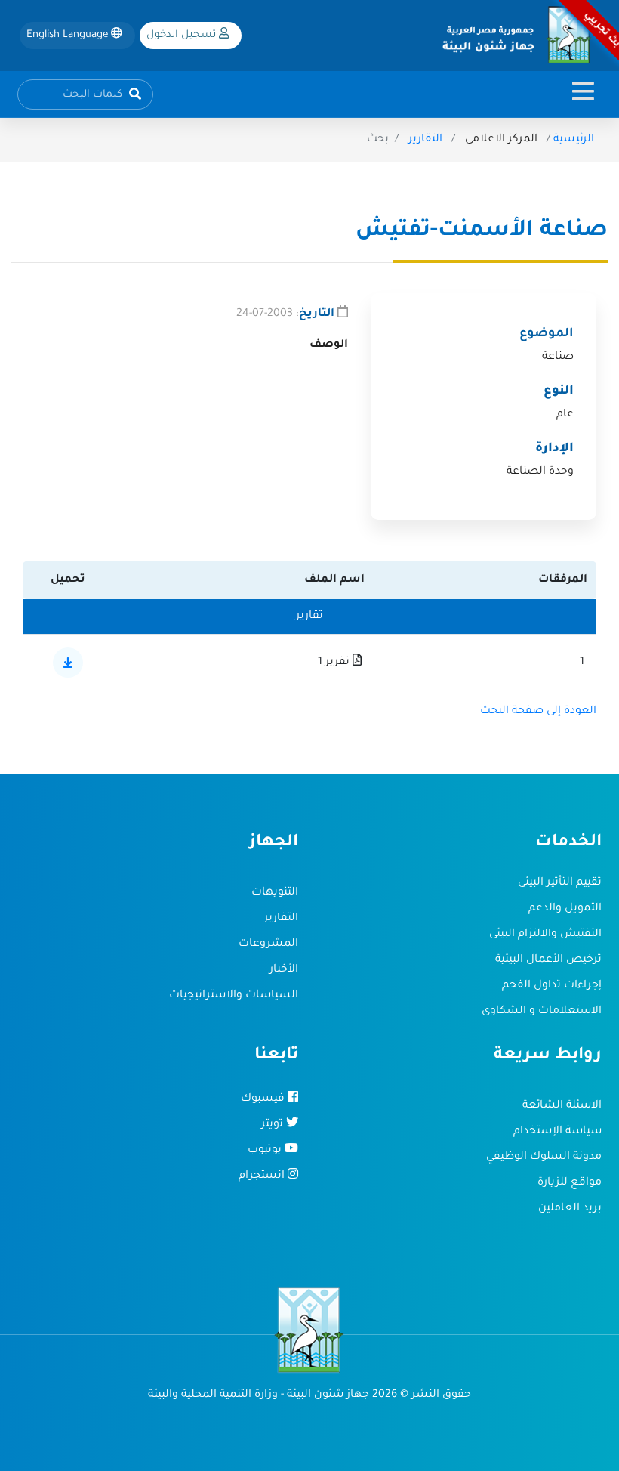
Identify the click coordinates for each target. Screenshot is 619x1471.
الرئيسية (573, 140)
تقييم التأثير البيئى (560, 883)
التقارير (425, 140)
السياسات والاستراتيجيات (233, 996)
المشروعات (268, 944)
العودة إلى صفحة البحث (538, 712)
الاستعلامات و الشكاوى (542, 1012)
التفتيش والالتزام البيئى (545, 935)
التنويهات (274, 893)
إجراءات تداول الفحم (552, 986)
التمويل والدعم (565, 909)
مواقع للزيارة (569, 1183)
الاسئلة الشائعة (562, 1106)
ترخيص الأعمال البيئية (548, 960)
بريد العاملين (570, 1209)
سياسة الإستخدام (557, 1132)
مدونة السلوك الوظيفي (544, 1157)
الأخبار (283, 970)
